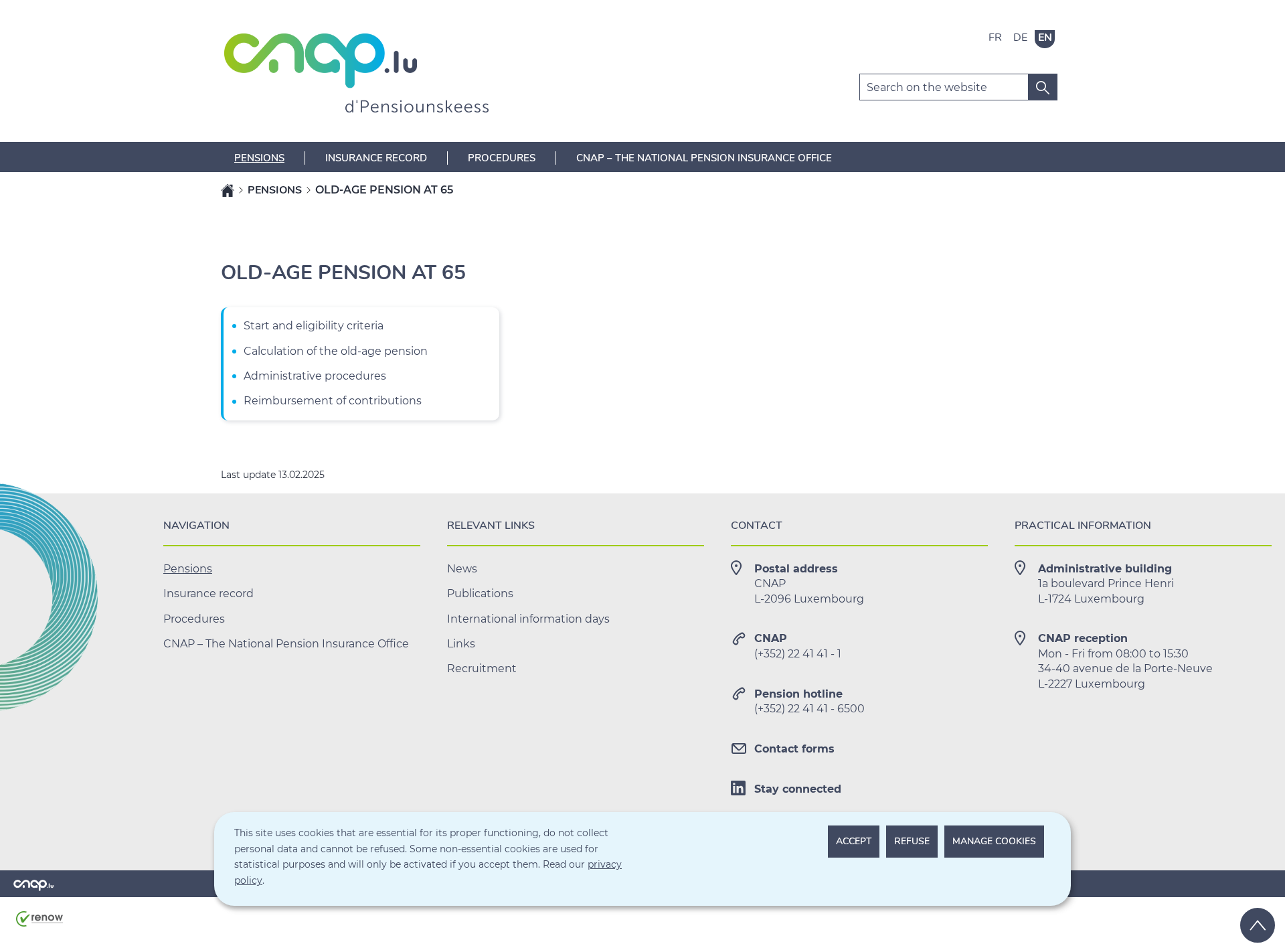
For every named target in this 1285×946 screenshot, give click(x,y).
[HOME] (227, 190)
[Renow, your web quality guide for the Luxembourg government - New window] (39, 923)
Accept (853, 841)
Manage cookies (994, 841)
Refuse (912, 841)
